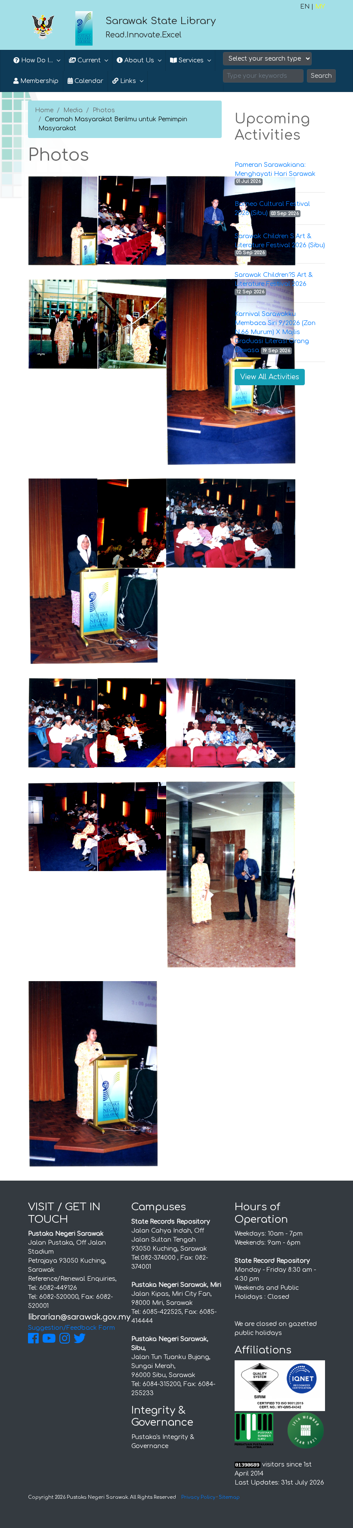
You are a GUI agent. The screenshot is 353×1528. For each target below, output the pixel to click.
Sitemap (229, 1497)
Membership (39, 81)
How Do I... (36, 60)
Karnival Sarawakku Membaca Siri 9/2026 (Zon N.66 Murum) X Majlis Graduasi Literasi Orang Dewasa (275, 332)
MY (320, 6)
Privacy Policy (198, 1497)
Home (44, 110)
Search (321, 76)
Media (73, 110)
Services (190, 60)
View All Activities (269, 377)
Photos (104, 110)
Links (127, 81)
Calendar (88, 81)
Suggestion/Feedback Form (71, 1328)
